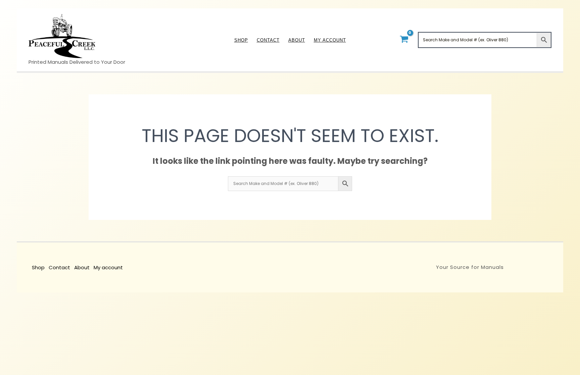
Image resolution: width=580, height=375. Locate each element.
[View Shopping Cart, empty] (404, 40)
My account (108, 267)
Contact (59, 267)
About (82, 267)
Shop (38, 267)
